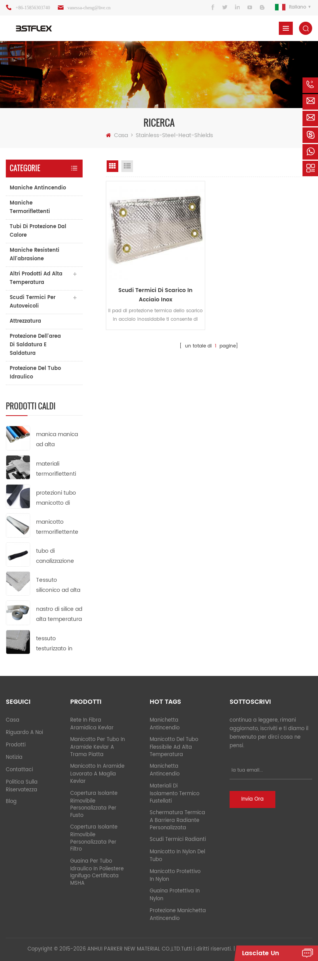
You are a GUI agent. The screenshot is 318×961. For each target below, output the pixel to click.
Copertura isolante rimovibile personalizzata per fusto (94, 804)
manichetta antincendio (165, 724)
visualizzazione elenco (127, 166)
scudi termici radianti (178, 840)
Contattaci (19, 770)
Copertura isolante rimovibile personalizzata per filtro (94, 838)
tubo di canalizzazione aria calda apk (55, 556)
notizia (14, 757)
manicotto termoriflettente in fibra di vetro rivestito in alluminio (57, 527)
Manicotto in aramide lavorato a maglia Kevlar (97, 774)
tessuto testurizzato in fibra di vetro (54, 644)
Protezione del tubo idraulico (35, 372)
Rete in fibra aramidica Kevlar (92, 724)
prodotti (16, 745)
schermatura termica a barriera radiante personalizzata (177, 820)
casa (12, 720)
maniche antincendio (38, 188)
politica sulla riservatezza (22, 786)
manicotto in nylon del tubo (177, 856)
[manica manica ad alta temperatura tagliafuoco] (18, 437)
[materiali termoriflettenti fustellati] (18, 466)
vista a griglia (112, 166)
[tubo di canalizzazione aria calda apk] (18, 554)
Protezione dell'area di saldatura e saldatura (35, 345)
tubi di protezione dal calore (38, 231)
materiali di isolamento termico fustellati (174, 793)
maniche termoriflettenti (30, 207)
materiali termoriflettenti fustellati (56, 469)
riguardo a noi (24, 733)
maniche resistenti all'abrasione (34, 254)
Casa (121, 135)
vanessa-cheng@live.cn (89, 7)
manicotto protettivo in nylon (175, 876)
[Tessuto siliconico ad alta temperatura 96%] (18, 583)
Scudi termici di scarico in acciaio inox (155, 295)
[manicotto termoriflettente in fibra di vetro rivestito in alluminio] (18, 525)
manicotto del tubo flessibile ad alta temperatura (174, 747)
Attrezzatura (25, 321)
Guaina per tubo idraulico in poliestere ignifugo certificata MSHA (97, 872)
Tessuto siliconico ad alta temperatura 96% (58, 585)
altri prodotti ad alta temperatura (36, 278)
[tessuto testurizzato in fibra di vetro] (18, 641)
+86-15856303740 (33, 7)
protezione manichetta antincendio (178, 915)
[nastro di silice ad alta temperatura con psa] (18, 612)
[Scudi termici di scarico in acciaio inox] (155, 230)
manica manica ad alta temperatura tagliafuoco (57, 440)
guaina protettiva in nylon (175, 895)
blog (11, 802)
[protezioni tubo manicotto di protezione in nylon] (18, 496)
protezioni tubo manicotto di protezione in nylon (56, 498)
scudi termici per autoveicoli (32, 302)
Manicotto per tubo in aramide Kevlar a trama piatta (97, 747)
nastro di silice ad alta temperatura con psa (59, 614)
